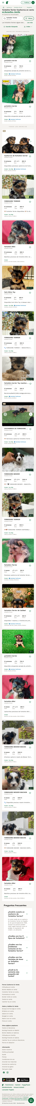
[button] (18, 141)
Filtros (30, 18)
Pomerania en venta (8, 994)
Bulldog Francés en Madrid (10, 1030)
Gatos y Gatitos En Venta (10, 1006)
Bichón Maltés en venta (9, 989)
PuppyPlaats (26, 1085)
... (24, 7)
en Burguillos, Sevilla (11, 12)
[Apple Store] (23, 1080)
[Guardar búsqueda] (31, 1100)
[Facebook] (4, 1072)
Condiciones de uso (8, 1059)
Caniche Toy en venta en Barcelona (13, 1040)
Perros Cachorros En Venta (10, 984)
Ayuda (4, 1054)
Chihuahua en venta (8, 987)
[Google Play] (8, 1080)
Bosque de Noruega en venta (11, 1009)
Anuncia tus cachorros (9, 1064)
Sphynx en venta (7, 1013)
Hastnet (17, 1085)
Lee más (30, 22)
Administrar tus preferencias (22, 1099)
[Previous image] (5, 141)
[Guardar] (30, 61)
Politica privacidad (8, 1052)
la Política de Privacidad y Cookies (18, 1098)
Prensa (4, 1057)
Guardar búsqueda (12, 26)
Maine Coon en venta (8, 1018)
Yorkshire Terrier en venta (10, 992)
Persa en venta (7, 1021)
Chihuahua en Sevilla (8, 1035)
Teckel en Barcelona (8, 1028)
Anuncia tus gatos (7, 1067)
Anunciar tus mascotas (9, 1062)
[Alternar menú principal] (3, 2)
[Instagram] (7, 1072)
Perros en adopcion (8, 1042)
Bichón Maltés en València (10, 1033)
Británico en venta (8, 1011)
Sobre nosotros (7, 1049)
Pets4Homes (9, 1085)
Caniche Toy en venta (9, 1002)
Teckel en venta (7, 999)
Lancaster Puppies (8, 1090)
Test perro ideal (7, 1069)
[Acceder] (33, 2)
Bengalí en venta (7, 1016)
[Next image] (31, 141)
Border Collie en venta (9, 997)
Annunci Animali (19, 1087)
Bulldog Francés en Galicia (10, 1038)
